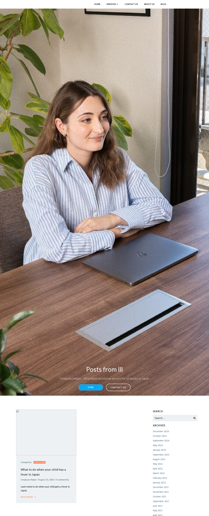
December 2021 (161, 487)
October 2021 (159, 496)
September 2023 (161, 454)
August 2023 (159, 459)
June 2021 (158, 505)
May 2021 (158, 510)
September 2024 (161, 440)
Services (111, 4)
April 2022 (158, 468)
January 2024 (159, 449)
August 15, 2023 (46, 479)
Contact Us (131, 4)
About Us (149, 4)
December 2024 (161, 431)
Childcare (39, 462)
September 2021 (161, 501)
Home (97, 4)
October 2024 (159, 435)
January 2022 (159, 482)
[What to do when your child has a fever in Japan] (46, 432)
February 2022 (160, 477)
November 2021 (161, 491)
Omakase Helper (29, 479)
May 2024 (158, 445)
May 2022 (158, 463)
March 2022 (159, 473)
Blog (163, 4)
